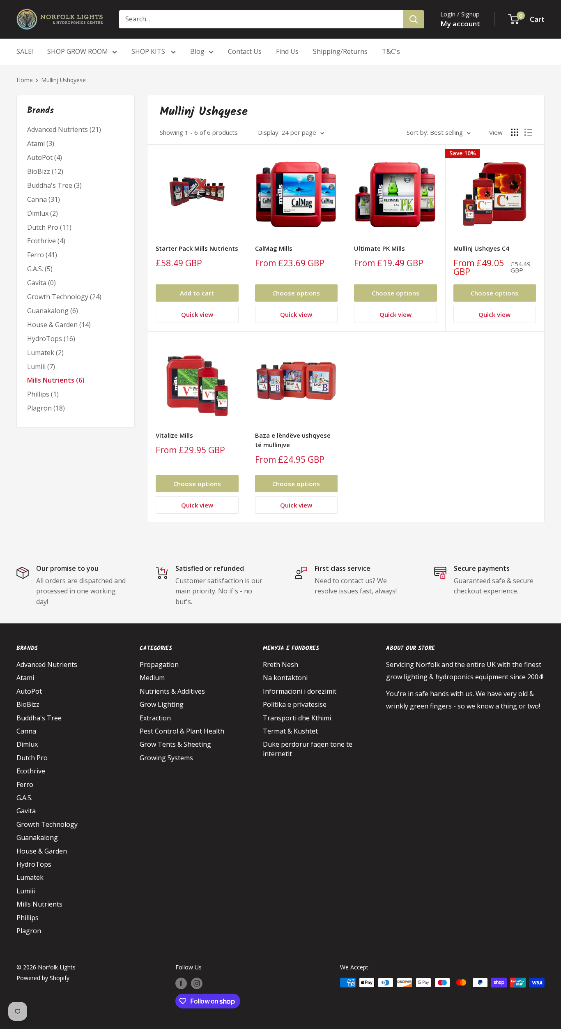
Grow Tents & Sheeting (175, 744)
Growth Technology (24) (64, 296)
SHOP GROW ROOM (77, 51)
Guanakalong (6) (52, 310)
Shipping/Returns (340, 51)
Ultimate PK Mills (379, 248)
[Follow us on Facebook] (181, 983)
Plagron (28, 930)
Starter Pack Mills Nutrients (197, 248)
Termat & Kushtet (290, 731)
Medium (152, 677)
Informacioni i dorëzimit (299, 691)
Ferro (24, 784)
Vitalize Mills (174, 435)
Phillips (27, 917)
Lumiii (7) (41, 366)
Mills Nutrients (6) (56, 380)
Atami (25, 677)
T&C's (391, 51)
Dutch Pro (32, 757)
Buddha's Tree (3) (54, 185)
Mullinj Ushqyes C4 (481, 248)
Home (24, 80)
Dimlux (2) (42, 213)
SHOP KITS (149, 51)
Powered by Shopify (42, 978)
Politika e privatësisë (294, 704)
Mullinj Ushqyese (63, 80)
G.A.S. (24, 797)
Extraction (155, 717)
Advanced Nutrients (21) (64, 129)
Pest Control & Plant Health (182, 731)
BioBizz (27, 704)
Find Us (287, 51)
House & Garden (41, 851)
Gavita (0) (41, 282)
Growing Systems (166, 757)
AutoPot (29, 691)
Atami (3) (40, 143)
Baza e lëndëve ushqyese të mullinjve (293, 440)
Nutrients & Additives (172, 691)
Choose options (296, 293)
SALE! (24, 51)
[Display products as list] (528, 132)
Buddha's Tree (39, 717)
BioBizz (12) (45, 171)
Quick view (197, 314)
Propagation (159, 664)
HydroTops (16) (51, 338)
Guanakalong (37, 837)
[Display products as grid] (514, 132)
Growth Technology (47, 824)
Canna (26, 731)
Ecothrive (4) (46, 240)
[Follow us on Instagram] (196, 983)
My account (460, 23)
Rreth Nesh (280, 664)
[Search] (413, 19)
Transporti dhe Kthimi (297, 717)
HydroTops (33, 864)
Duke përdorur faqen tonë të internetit (307, 749)
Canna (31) (43, 199)
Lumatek (30, 877)
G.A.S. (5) (40, 268)
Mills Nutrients (39, 904)
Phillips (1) (43, 394)
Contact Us (245, 51)
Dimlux (27, 744)
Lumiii (25, 890)
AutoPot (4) (44, 157)
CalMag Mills (273, 248)
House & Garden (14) (59, 324)
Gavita (26, 810)
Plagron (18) (46, 408)
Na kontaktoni (285, 677)
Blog (197, 51)
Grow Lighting (162, 704)
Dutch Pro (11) (49, 227)
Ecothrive (30, 770)
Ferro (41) (42, 254)
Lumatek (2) (45, 352)
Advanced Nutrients (46, 664)
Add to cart (197, 293)
